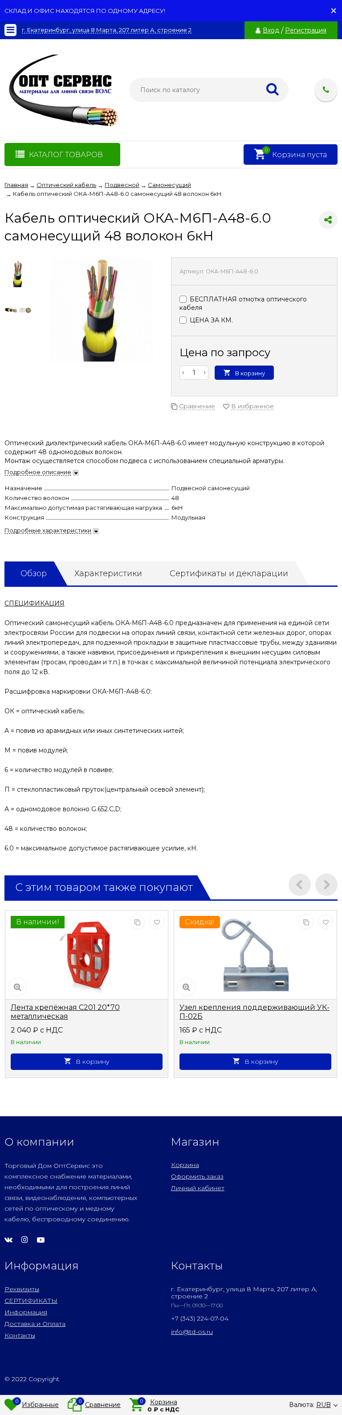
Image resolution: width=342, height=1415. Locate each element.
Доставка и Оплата (34, 1324)
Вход (271, 30)
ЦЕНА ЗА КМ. (210, 320)
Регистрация (305, 30)
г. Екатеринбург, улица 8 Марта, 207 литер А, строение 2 (106, 30)
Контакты (19, 1335)
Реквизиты (21, 1289)
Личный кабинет (197, 1188)
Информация (25, 1312)
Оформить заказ (197, 1176)
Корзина (185, 1165)
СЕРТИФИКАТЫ (30, 1301)
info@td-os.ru (192, 1332)
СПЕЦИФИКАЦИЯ (34, 603)
